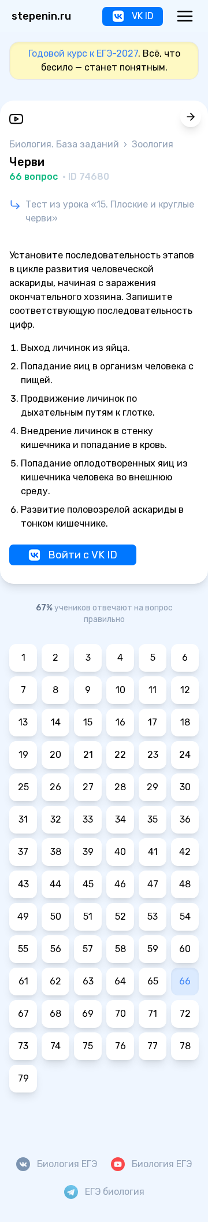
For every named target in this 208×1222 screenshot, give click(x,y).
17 (152, 722)
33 (88, 819)
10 (120, 689)
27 (88, 787)
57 (88, 948)
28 (120, 787)
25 (23, 787)
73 (23, 1045)
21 (88, 754)
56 (55, 948)
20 (55, 754)
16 (120, 722)
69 (88, 1013)
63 (88, 981)
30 (185, 787)
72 (185, 1013)
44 (55, 884)
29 (152, 787)
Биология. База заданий (65, 144)
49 (23, 916)
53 (152, 916)
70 (120, 1013)
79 (23, 1078)
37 (23, 851)
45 (88, 884)
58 (120, 948)
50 (55, 916)
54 (185, 916)
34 (120, 819)
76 (120, 1045)
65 (152, 981)
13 (23, 722)
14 (56, 722)
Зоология (152, 144)
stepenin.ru (41, 16)
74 (55, 1045)
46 (120, 884)
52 (120, 916)
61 (23, 981)
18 (185, 722)
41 (153, 851)
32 (55, 819)
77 (152, 1045)
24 (185, 754)
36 (185, 819)
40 (120, 851)
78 (185, 1045)
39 (88, 851)
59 (152, 948)
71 (152, 1013)
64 (120, 981)
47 (152, 884)
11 (152, 689)
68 (55, 1013)
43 (23, 884)
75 (88, 1045)
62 (55, 981)
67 (23, 1013)
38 (55, 851)
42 (185, 851)
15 (87, 722)
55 (23, 948)
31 (23, 819)
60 (185, 948)
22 (120, 754)
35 (152, 819)
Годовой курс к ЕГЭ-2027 (83, 53)
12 (185, 689)
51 (87, 916)
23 (152, 754)
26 (55, 787)
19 (23, 754)
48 (185, 884)
